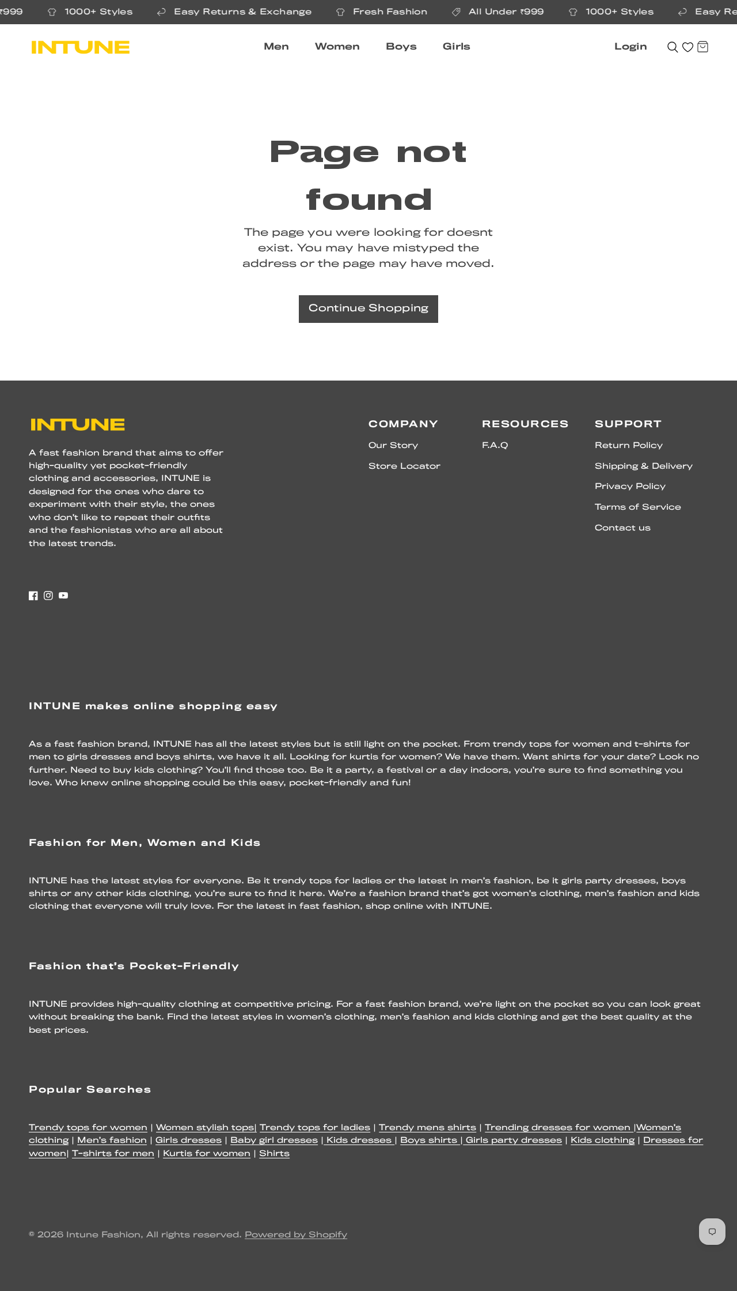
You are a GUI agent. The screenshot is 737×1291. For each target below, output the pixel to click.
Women (337, 47)
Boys (401, 47)
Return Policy (629, 446)
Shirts (274, 1154)
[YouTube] (63, 595)
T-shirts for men (113, 1154)
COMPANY (403, 424)
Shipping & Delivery (644, 467)
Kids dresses (359, 1141)
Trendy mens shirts (427, 1128)
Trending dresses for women (559, 1128)
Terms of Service (638, 507)
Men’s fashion (112, 1141)
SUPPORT (628, 424)
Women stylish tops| (206, 1128)
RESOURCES (525, 424)
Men (276, 47)
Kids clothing (603, 1141)
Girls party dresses (512, 1141)
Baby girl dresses (274, 1141)
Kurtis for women (206, 1154)
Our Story (393, 446)
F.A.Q (495, 446)
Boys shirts (430, 1141)
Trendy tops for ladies (315, 1128)
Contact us (623, 528)
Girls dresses (188, 1141)
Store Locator (404, 467)
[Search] (672, 47)
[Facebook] (33, 595)
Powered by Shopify (296, 1235)
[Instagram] (48, 595)
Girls (456, 47)
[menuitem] (280, 47)
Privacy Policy (630, 487)
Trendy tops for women (88, 1128)
